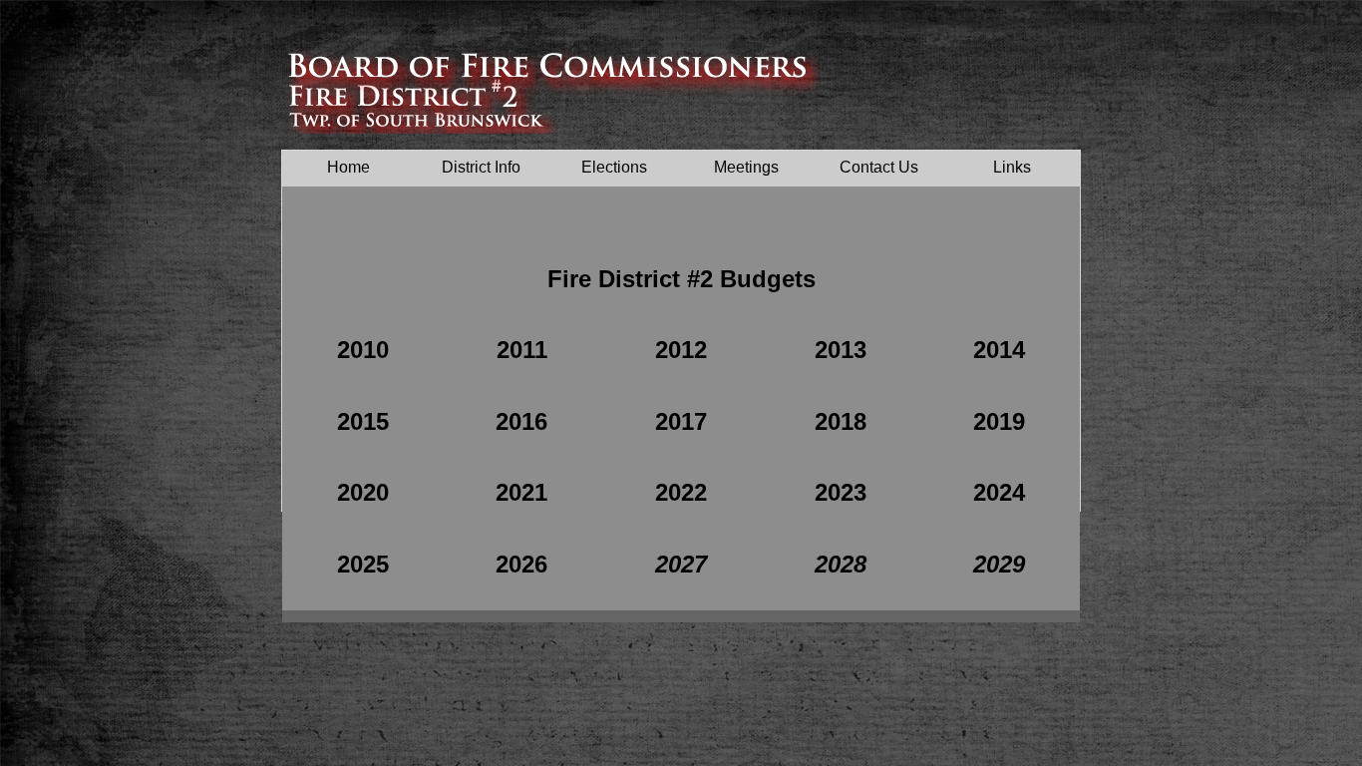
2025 (363, 564)
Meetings (746, 167)
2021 (521, 492)
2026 (521, 564)
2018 (840, 421)
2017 (681, 421)
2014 (999, 349)
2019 (999, 421)
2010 (363, 349)
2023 (840, 492)
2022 (681, 492)
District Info (481, 167)
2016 (521, 421)
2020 (363, 492)
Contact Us (879, 167)
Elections (614, 167)
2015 (363, 421)
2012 (681, 349)
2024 (999, 492)
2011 (522, 349)
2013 (840, 349)
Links (1012, 167)
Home (348, 167)
